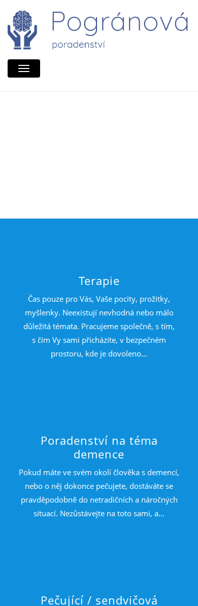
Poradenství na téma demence (99, 447)
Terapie (99, 280)
